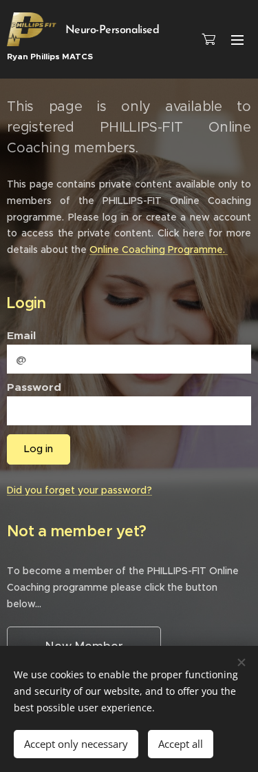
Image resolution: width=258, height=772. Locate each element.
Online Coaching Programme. (158, 249)
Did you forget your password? (79, 490)
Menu (237, 39)
